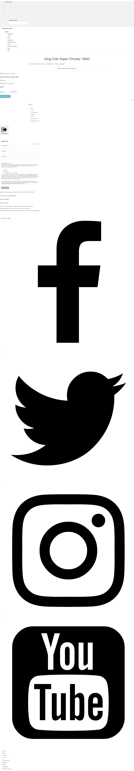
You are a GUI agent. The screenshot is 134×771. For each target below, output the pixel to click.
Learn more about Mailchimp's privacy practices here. (13, 183)
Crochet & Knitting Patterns (39, 63)
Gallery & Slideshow (12, 46)
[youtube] (68, 748)
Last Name (3, 156)
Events (9, 44)
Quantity (2, 91)
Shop (9, 35)
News (9, 38)
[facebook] (68, 351)
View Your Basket (62, 68)
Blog (9, 48)
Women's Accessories (60, 63)
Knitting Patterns (50, 63)
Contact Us (10, 40)
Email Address (5, 145)
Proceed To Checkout (71, 68)
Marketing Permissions (6, 163)
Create (9, 218)
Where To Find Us (12, 42)
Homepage (10, 33)
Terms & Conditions (4, 199)
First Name (3, 151)
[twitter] (68, 483)
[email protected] (30, 175)
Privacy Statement (4, 202)
